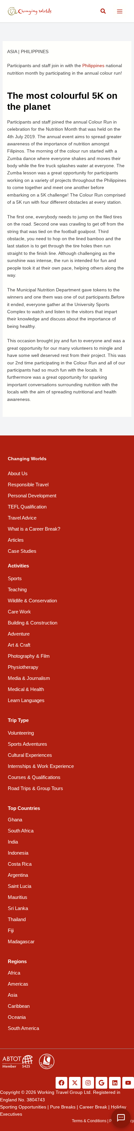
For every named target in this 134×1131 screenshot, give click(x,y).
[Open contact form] (121, 1118)
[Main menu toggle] (119, 11)
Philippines (34, 51)
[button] (103, 11)
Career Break (93, 1106)
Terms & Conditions (89, 1121)
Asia (12, 51)
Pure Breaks (62, 1106)
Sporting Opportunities (23, 1106)
